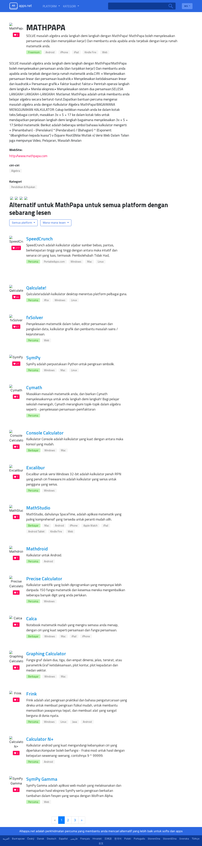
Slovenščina (170, 838)
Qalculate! (36, 287)
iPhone (64, 52)
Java (74, 722)
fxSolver (34, 317)
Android (50, 52)
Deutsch (51, 838)
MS (186, 6)
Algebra (15, 171)
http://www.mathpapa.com (28, 155)
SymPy (33, 357)
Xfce (46, 300)
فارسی (74, 838)
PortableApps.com (54, 262)
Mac (89, 262)
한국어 (118, 838)
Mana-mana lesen (54, 222)
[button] (51, 6)
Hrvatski (97, 838)
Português (139, 838)
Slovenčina (154, 838)
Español (63, 838)
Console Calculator (45, 432)
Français (85, 838)
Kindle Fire (90, 52)
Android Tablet (36, 531)
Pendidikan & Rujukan (23, 187)
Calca (31, 618)
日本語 (108, 838)
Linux (101, 262)
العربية (6, 838)
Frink (31, 693)
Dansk (40, 838)
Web (104, 52)
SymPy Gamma (41, 778)
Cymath (34, 387)
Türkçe (195, 838)
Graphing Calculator (46, 653)
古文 (101, 843)
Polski (127, 838)
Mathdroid (37, 548)
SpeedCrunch (39, 238)
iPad (76, 52)
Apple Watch (90, 525)
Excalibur (35, 467)
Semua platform (22, 222)
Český (30, 838)
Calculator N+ (39, 739)
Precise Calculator (44, 578)
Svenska (184, 838)
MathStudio (38, 507)
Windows (76, 262)
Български (18, 838)
